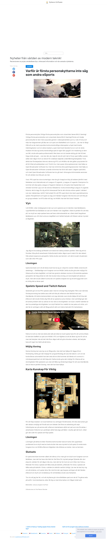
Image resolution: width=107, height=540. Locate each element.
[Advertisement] (53, 18)
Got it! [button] (90, 535)
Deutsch (25, 533)
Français (65, 533)
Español (74, 533)
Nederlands (34, 533)
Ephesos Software (55, 2)
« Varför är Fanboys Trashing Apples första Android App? (40, 527)
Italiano (58, 533)
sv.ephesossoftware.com (22, 537)
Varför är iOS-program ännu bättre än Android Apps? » (75, 527)
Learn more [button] (98, 531)
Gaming (29, 66)
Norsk (50, 533)
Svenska (43, 533)
